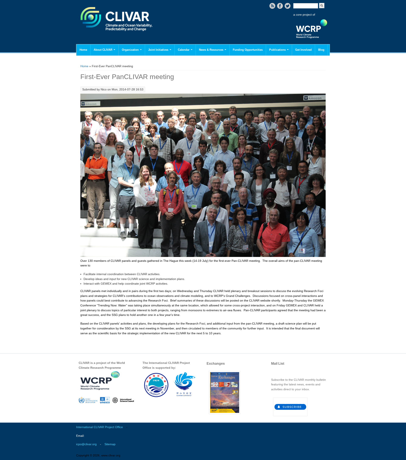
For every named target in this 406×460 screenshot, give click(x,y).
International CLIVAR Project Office (99, 427)
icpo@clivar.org (86, 444)
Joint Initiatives (158, 49)
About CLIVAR (103, 49)
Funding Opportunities (248, 49)
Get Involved (303, 49)
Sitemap (109, 444)
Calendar (184, 49)
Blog (321, 49)
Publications (278, 49)
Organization (131, 49)
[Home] (116, 33)
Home (83, 49)
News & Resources (211, 49)
